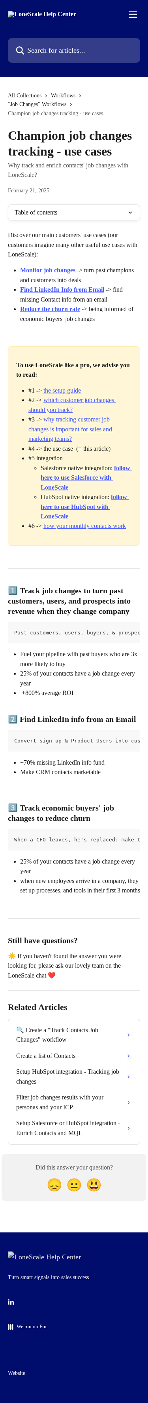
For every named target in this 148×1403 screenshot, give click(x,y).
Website (16, 1373)
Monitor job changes (47, 270)
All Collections (24, 96)
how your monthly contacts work (84, 525)
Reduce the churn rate (50, 309)
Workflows (63, 96)
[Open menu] (133, 14)
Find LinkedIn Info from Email (62, 289)
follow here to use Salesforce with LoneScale (86, 478)
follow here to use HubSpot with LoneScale (85, 507)
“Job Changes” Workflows (37, 104)
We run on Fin (32, 1326)
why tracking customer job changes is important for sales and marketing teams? (71, 429)
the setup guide (62, 390)
